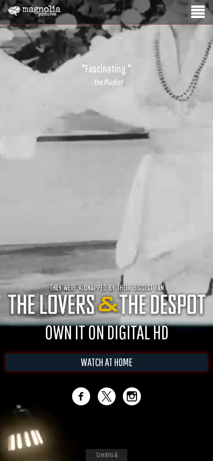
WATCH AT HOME (107, 362)
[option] (106, 75)
